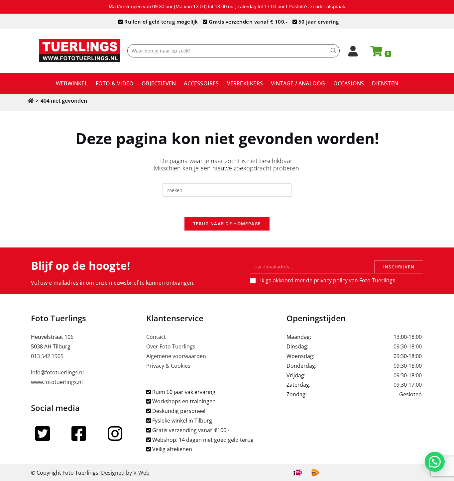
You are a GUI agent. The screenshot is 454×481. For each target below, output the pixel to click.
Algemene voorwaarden (176, 356)
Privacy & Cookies (168, 365)
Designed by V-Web (125, 472)
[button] (435, 462)
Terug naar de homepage (227, 224)
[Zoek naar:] (227, 189)
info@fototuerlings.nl (57, 372)
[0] (373, 53)
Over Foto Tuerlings (170, 346)
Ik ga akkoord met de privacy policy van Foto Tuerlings (327, 280)
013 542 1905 (47, 356)
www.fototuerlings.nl (57, 382)
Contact (156, 336)
